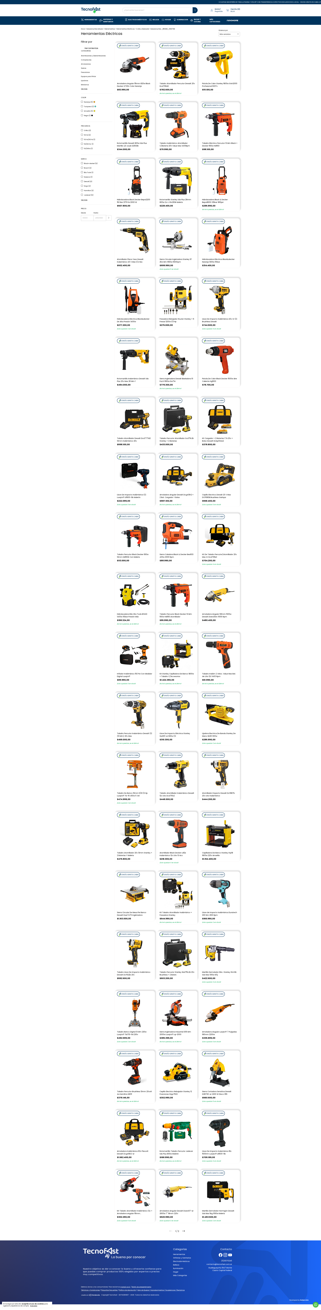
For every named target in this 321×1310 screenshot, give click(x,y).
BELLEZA (156, 20)
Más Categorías (180, 1275)
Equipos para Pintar (88, 76)
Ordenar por (223, 30)
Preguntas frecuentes (109, 1290)
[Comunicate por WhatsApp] (315, 1304)
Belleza (176, 1265)
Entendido (33, 1306)
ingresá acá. (125, 1287)
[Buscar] (195, 10)
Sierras (83, 68)
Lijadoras (84, 80)
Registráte (219, 11)
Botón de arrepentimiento (141, 1287)
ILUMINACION (182, 20)
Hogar (175, 1272)
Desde (83, 213)
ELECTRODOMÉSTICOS (137, 20)
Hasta (96, 213)
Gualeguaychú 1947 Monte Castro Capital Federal (220, 1269)
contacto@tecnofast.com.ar (219, 1264)
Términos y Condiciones (90, 1290)
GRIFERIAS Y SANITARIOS (108, 20)
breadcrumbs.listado (95, 29)
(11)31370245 (226, 1260)
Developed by (298, 1300)
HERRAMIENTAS (90, 20)
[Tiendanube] (90, 1295)
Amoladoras (86, 64)
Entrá (217, 9)
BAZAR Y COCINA (197, 20)
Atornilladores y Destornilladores (93, 56)
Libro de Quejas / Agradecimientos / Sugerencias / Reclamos (161, 1290)
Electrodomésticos (181, 1261)
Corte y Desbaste (142, 29)
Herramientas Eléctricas (125, 29)
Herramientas (110, 29)
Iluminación (178, 1268)
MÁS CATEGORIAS (215, 20)
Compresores (86, 60)
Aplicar (108, 218)
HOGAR (168, 20)
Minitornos (85, 85)
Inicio (83, 29)
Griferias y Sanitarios (182, 1258)
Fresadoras (85, 72)
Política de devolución (127, 1290)
